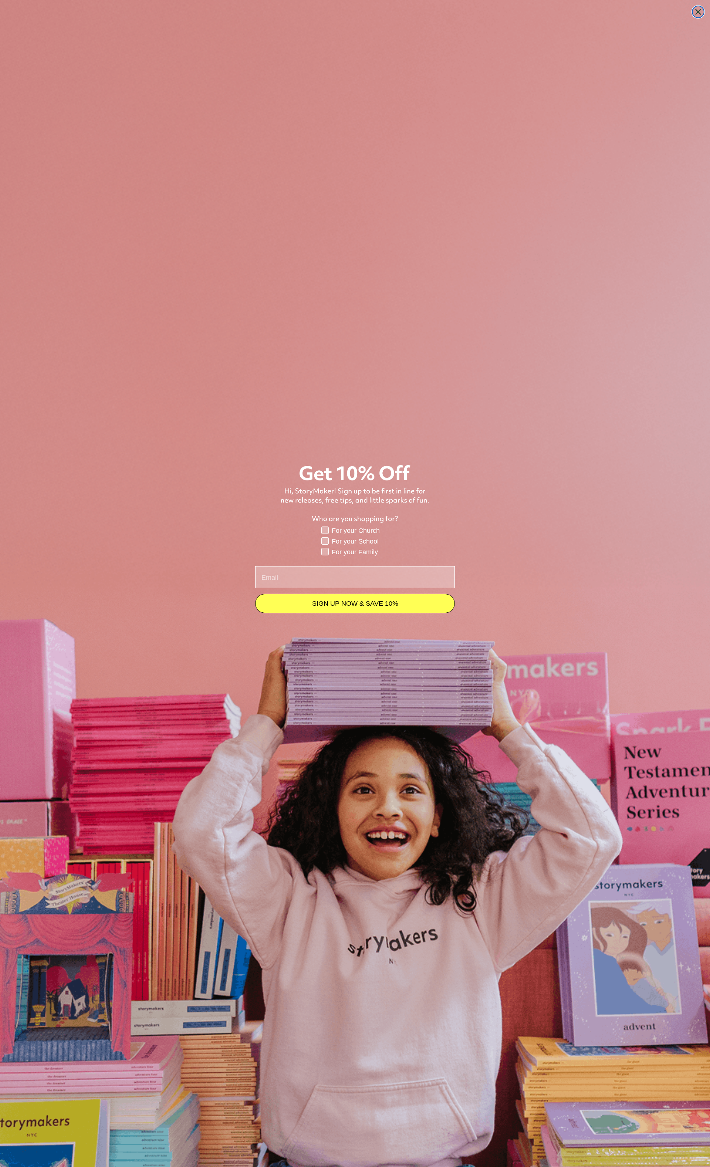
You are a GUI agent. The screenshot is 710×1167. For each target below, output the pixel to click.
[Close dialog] (698, 12)
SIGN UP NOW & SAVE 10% (355, 603)
